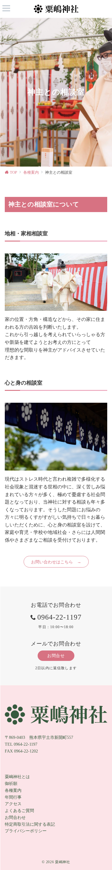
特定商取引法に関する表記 (30, 824)
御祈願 (11, 783)
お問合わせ (15, 817)
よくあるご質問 (19, 810)
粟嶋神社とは (17, 776)
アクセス (13, 803)
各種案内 (13, 790)
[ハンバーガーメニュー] (6, 9)
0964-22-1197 (59, 617)
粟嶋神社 (62, 862)
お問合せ (56, 655)
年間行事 (13, 797)
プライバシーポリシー (26, 830)
